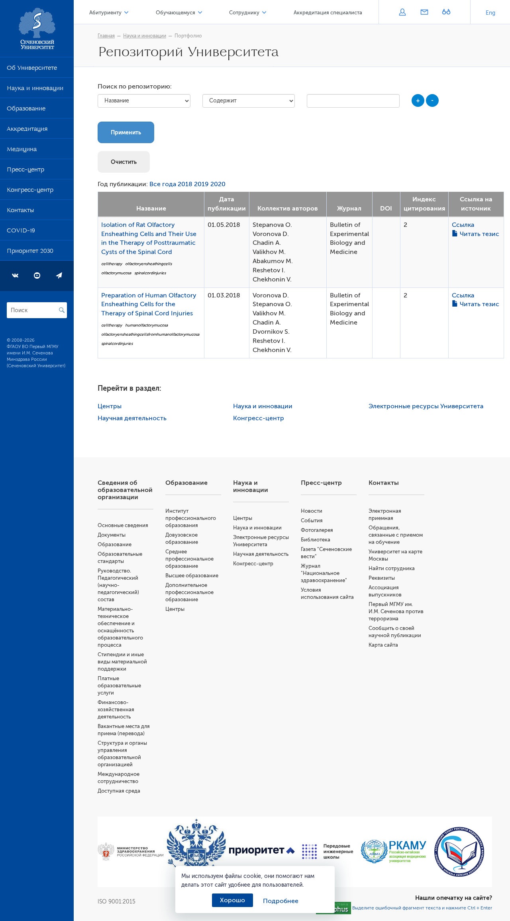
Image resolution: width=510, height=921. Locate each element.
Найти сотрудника (392, 568)
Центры (110, 406)
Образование (26, 110)
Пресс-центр (25, 171)
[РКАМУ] (393, 852)
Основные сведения (123, 525)
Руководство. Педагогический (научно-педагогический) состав (118, 585)
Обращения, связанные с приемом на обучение (396, 535)
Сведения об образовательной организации (125, 490)
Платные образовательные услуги (119, 685)
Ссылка (463, 224)
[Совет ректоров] (459, 852)
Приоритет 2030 (30, 252)
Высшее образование (191, 576)
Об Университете (32, 69)
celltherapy (111, 264)
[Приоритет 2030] (262, 851)
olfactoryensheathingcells (148, 264)
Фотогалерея (317, 530)
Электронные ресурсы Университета (426, 406)
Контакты (20, 211)
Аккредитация (27, 130)
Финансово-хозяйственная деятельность (116, 709)
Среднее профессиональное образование (189, 559)
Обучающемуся (175, 13)
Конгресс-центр (30, 191)
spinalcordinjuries (150, 273)
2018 (185, 184)
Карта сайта (383, 645)
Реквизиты (382, 578)
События (312, 520)
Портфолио (188, 36)
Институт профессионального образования (190, 518)
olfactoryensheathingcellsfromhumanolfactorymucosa (150, 334)
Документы (112, 535)
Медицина (22, 150)
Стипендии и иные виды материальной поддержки (122, 661)
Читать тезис (478, 234)
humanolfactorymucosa (146, 325)
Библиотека (315, 540)
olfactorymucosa (116, 273)
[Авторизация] (402, 12)
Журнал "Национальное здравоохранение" (324, 573)
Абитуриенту (105, 13)
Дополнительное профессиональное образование (189, 592)
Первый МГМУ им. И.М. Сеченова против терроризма (396, 611)
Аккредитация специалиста (328, 13)
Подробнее (280, 901)
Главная (106, 36)
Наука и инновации (35, 89)
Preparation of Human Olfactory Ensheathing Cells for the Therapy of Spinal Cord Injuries (148, 304)
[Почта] (424, 12)
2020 (218, 184)
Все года (162, 184)
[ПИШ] (328, 851)
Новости (311, 511)
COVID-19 (21, 232)
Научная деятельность (132, 418)
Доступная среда (119, 791)
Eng (490, 13)
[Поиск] (62, 310)
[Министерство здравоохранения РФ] (130, 851)
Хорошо (232, 900)
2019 (201, 184)
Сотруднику (244, 13)
